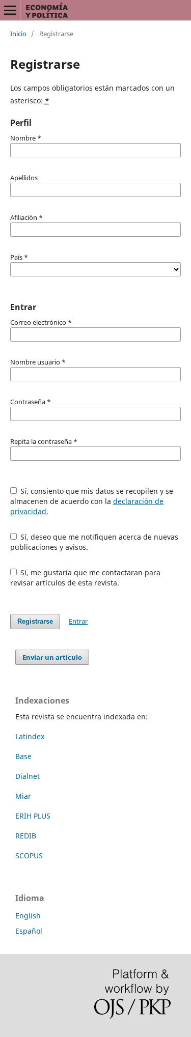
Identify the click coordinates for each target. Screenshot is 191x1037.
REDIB (25, 835)
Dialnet (27, 776)
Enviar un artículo (52, 657)
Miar (23, 796)
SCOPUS (29, 855)
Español (28, 931)
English (28, 915)
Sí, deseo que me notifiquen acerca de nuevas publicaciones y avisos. (94, 542)
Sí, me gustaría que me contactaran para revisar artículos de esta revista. (85, 577)
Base (23, 756)
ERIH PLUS (32, 816)
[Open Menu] (10, 10)
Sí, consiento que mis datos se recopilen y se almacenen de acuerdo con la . (92, 501)
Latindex (29, 736)
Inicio (18, 33)
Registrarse (35, 621)
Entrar (78, 621)
